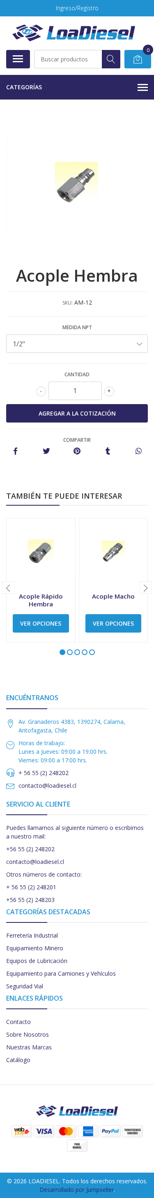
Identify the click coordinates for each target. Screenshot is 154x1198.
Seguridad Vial (24, 986)
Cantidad (77, 374)
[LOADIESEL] (74, 33)
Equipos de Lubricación (36, 961)
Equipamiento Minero (34, 948)
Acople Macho (113, 596)
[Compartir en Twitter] (46, 451)
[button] (62, 652)
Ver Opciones (40, 623)
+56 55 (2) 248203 (30, 900)
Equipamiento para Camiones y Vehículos (61, 973)
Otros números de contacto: (44, 874)
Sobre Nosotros (27, 1034)
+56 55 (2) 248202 (30, 849)
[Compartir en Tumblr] (108, 451)
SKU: (67, 302)
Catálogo (18, 1060)
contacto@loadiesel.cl (47, 785)
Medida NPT (77, 327)
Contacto (18, 1022)
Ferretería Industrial (32, 935)
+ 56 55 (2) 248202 (43, 773)
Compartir (77, 439)
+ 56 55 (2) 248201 (31, 887)
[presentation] (8, 587)
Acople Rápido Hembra (41, 600)
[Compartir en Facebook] (15, 451)
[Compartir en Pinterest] (77, 451)
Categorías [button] (24, 87)
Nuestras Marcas (29, 1047)
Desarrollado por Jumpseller (76, 1189)
